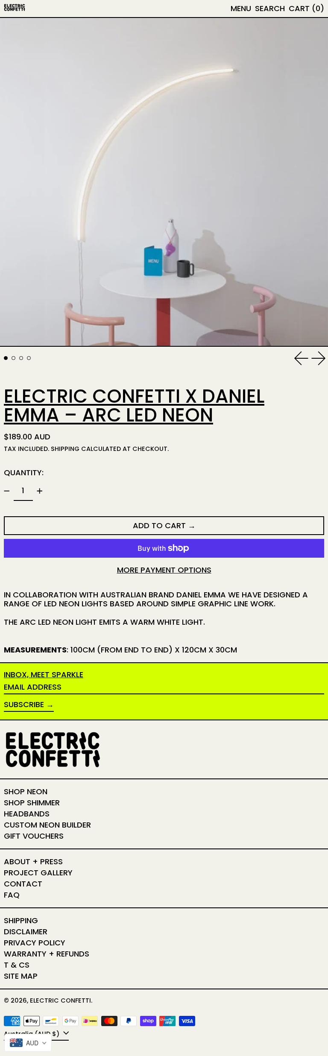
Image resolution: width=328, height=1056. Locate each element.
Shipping (65, 449)
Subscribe (24, 704)
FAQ (12, 894)
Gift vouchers (34, 836)
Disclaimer (25, 931)
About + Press (33, 861)
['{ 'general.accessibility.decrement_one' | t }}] (7, 491)
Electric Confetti (60, 1000)
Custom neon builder (47, 824)
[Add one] (40, 491)
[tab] (6, 358)
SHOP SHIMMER (32, 802)
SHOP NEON (25, 791)
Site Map (21, 976)
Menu (241, 8)
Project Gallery (38, 872)
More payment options (164, 570)
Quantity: (24, 472)
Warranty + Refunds (46, 953)
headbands (27, 813)
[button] (270, 8)
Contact (23, 883)
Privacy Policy (34, 942)
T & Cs (16, 964)
